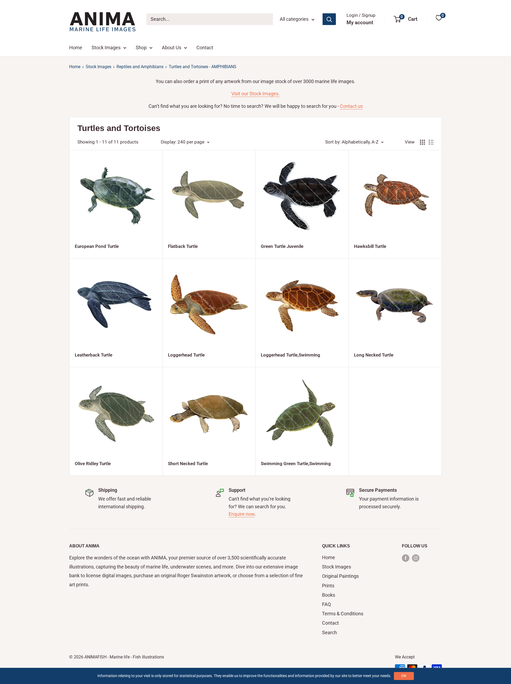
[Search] (329, 19)
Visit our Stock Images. (255, 93)
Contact (204, 47)
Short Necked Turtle (188, 463)
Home (75, 47)
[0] (439, 19)
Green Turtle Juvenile (282, 246)
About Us (171, 47)
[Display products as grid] (422, 142)
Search (329, 632)
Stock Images (106, 47)
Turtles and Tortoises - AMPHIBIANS (202, 66)
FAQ (326, 604)
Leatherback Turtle (93, 355)
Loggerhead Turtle (186, 355)
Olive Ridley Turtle (93, 463)
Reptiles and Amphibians (140, 66)
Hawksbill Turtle (370, 246)
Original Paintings (340, 576)
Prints (328, 585)
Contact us (351, 106)
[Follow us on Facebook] (405, 557)
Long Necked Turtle (373, 355)
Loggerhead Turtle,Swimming (290, 355)
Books (328, 595)
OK (403, 676)
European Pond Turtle (97, 246)
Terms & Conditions (342, 613)
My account (360, 22)
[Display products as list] (431, 142)
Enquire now (241, 514)
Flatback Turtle (183, 246)
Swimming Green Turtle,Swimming (296, 463)
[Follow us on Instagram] (415, 557)
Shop (141, 47)
